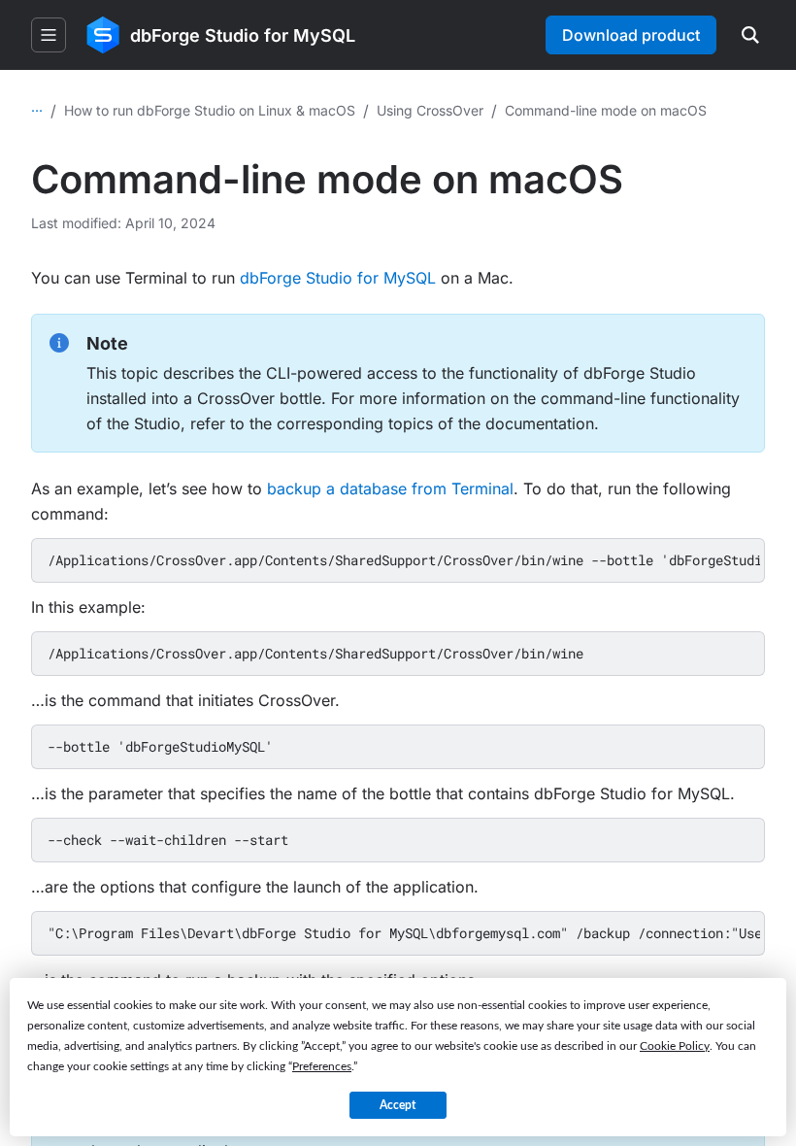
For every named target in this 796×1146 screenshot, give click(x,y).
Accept (397, 1105)
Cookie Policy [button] (675, 1046)
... (37, 106)
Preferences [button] (321, 1066)
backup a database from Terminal (390, 488)
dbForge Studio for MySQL (338, 277)
